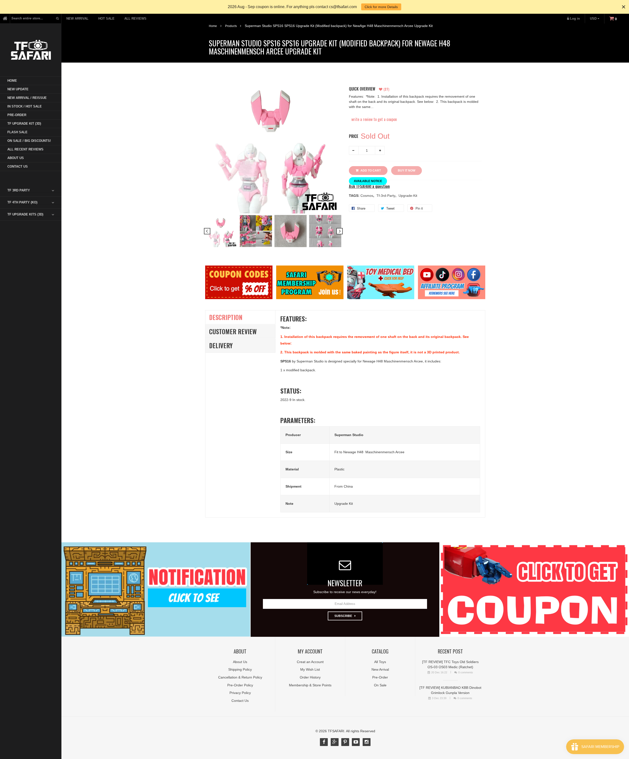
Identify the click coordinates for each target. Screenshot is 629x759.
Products (231, 26)
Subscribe (343, 616)
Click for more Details (381, 7)
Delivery (221, 345)
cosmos (367, 196)
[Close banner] (624, 7)
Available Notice (368, 181)
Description (226, 317)
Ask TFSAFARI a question (369, 186)
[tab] (34, 190)
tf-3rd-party (386, 196)
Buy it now (406, 170)
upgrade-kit (408, 196)
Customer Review (233, 331)
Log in (575, 18)
